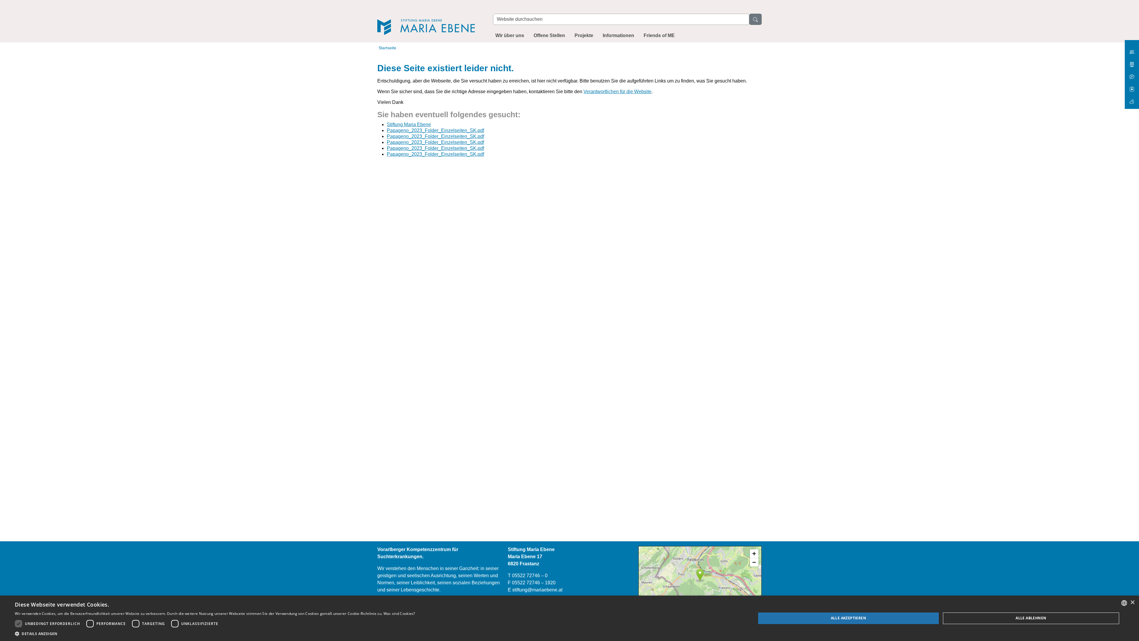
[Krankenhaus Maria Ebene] (1132, 62)
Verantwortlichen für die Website (617, 91)
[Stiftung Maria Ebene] (429, 18)
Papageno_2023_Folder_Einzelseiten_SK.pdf (435, 130)
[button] (215, 634)
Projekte (584, 35)
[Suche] (755, 19)
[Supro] (1132, 87)
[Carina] (1132, 99)
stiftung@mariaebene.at (537, 589)
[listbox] (1124, 603)
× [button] (1132, 602)
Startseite (387, 47)
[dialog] (569, 618)
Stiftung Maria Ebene (409, 124)
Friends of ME (659, 35)
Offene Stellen (549, 35)
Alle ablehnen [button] (1031, 618)
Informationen (618, 35)
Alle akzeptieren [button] (848, 618)
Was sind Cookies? (399, 613)
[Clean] (1132, 74)
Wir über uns (509, 35)
